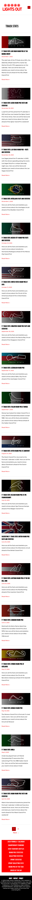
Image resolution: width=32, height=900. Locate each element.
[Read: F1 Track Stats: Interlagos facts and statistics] (16, 189)
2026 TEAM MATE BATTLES (16, 849)
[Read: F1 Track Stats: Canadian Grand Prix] (16, 610)
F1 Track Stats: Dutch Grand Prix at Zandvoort (16, 451)
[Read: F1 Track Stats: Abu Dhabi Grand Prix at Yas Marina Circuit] (16, 42)
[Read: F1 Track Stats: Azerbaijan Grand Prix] (16, 358)
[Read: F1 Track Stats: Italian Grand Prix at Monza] (16, 397)
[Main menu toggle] (29, 7)
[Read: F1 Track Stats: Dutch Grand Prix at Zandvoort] (16, 441)
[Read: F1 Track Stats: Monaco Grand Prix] (16, 699)
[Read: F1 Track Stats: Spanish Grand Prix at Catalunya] (16, 654)
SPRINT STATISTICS (16, 860)
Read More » (6, 80)
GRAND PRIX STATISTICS (16, 852)
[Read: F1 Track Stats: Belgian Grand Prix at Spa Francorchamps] (16, 485)
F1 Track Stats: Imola (8, 750)
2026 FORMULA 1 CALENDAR (16, 842)
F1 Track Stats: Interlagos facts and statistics (16, 199)
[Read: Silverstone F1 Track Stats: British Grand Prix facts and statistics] (16, 527)
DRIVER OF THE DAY (16, 870)
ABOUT (10, 878)
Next (16, 833)
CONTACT (15, 878)
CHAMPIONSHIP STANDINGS (16, 845)
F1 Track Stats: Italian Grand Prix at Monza (15, 407)
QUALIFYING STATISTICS (16, 856)
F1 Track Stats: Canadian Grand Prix (12, 620)
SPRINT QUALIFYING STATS (16, 863)
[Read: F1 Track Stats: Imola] (16, 740)
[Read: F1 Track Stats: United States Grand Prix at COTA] (16, 272)
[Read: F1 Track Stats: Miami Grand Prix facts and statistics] (16, 784)
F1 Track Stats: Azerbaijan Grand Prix (13, 368)
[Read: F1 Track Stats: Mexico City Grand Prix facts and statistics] (16, 228)
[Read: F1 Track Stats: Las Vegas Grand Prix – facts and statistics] (16, 140)
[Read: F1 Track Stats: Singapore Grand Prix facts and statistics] (16, 317)
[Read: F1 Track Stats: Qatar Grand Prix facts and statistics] (16, 93)
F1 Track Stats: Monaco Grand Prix (12, 708)
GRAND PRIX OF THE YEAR (16, 867)
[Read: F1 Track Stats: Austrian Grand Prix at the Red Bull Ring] (16, 569)
